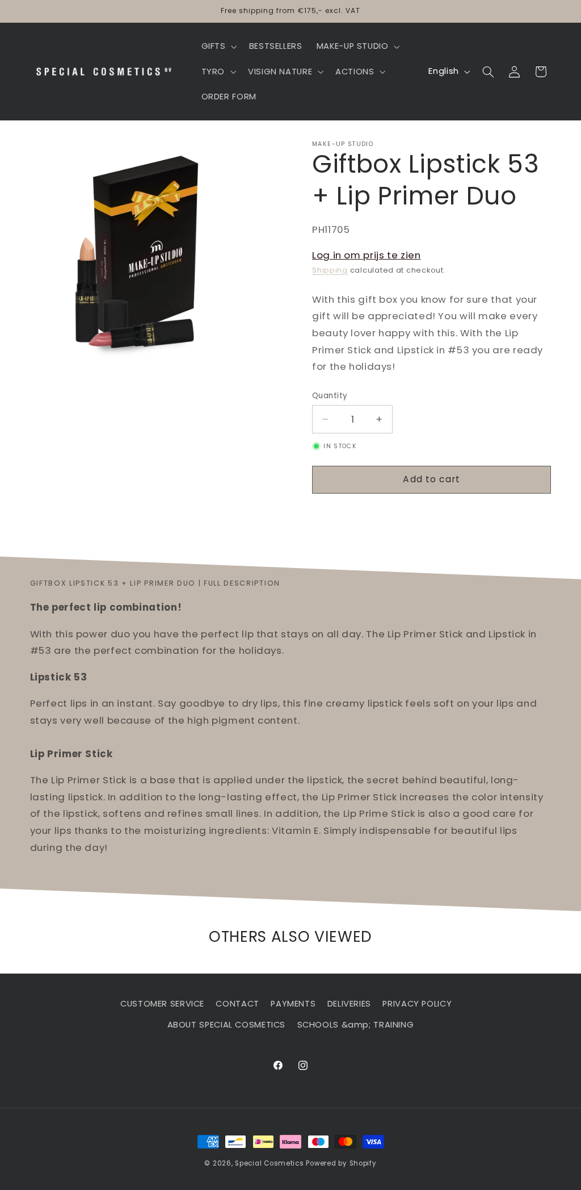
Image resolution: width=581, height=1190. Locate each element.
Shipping (330, 270)
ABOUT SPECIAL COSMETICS (226, 1024)
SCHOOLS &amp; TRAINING (355, 1024)
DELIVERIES (349, 1003)
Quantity (329, 395)
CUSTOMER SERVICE (162, 1003)
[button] (218, 46)
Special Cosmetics (269, 1163)
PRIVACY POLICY (417, 1003)
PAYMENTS (293, 1003)
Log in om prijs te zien (366, 255)
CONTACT (237, 1003)
